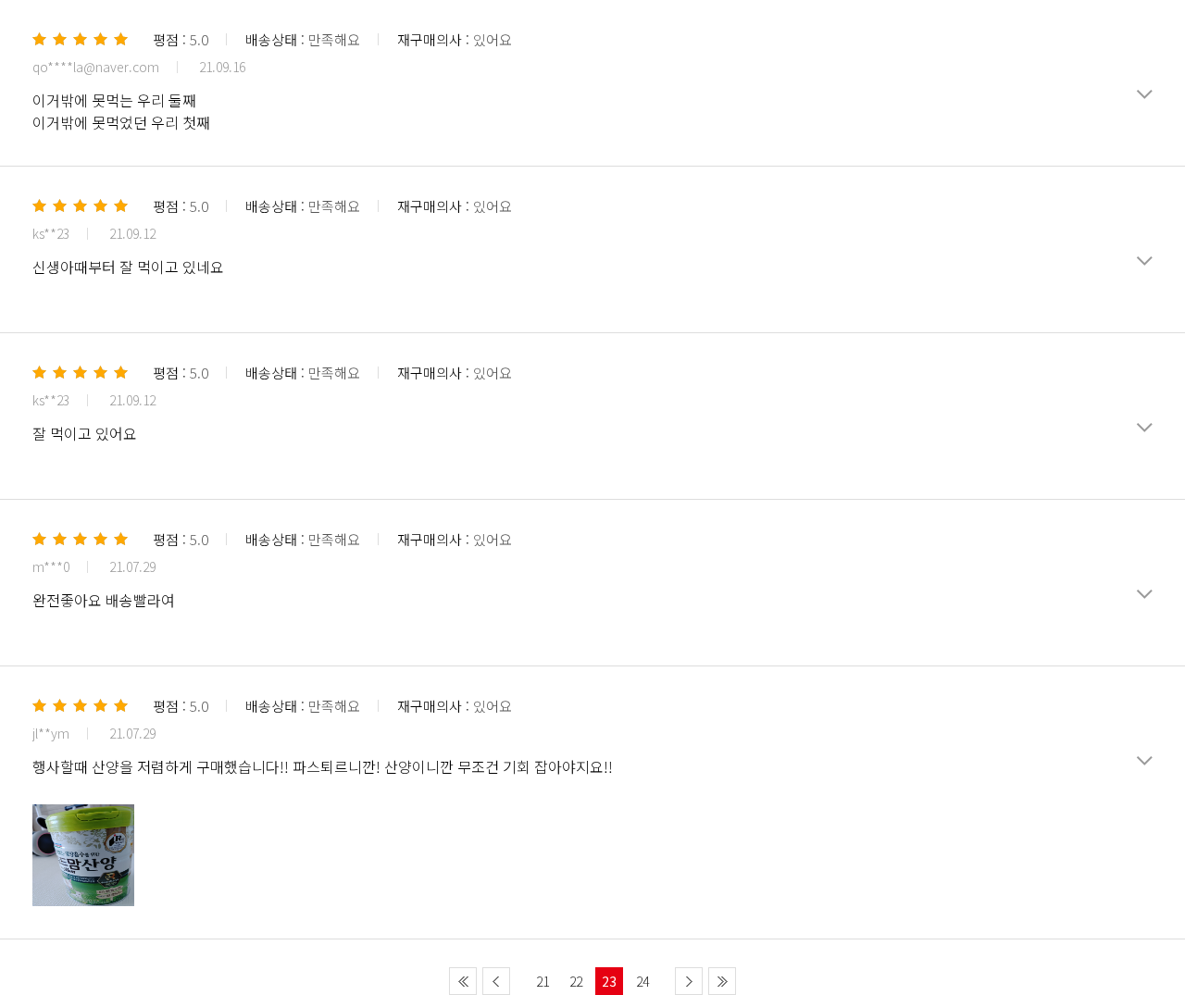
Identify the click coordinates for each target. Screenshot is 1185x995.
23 (609, 981)
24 (642, 981)
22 (575, 981)
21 (542, 981)
